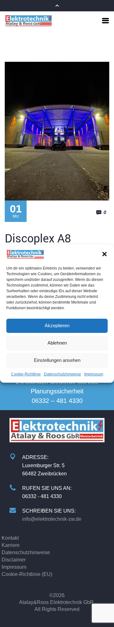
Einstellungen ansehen (57, 360)
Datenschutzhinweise (62, 374)
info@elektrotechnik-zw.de (51, 519)
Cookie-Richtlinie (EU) (27, 574)
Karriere (11, 545)
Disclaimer (14, 559)
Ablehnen (57, 342)
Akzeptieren (57, 325)
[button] (104, 254)
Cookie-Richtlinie (26, 374)
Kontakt (10, 538)
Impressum (93, 374)
